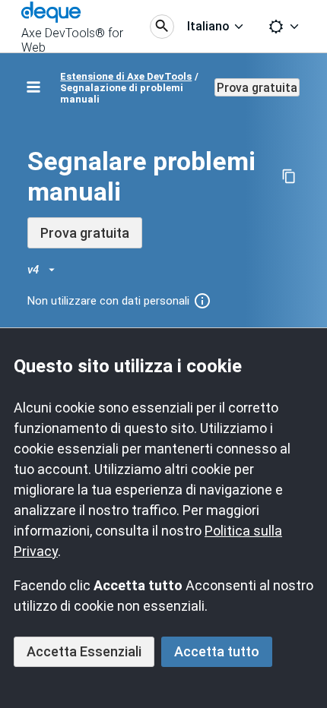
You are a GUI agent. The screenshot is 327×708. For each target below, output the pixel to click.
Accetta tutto (216, 651)
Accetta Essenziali (84, 651)
